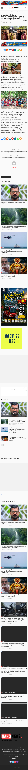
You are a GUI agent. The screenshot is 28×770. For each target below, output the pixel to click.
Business (3, 666)
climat (3, 223)
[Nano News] (14, 8)
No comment (16, 22)
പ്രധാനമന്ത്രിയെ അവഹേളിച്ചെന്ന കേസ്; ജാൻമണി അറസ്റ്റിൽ (14, 720)
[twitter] (13, 762)
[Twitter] (4, 50)
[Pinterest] (12, 50)
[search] (25, 8)
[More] (20, 50)
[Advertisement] (14, 369)
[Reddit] (7, 50)
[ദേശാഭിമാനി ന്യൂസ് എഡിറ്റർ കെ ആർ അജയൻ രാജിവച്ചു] (14, 193)
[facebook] (11, 762)
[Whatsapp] (18, 50)
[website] (2, 172)
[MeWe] (15, 50)
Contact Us (14, 758)
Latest (7, 223)
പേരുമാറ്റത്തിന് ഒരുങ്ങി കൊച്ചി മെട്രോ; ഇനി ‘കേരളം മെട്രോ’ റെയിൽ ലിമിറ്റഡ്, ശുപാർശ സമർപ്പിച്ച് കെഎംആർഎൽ (14, 645)
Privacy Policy (17, 767)
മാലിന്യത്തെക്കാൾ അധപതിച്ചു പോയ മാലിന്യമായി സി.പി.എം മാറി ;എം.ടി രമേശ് (14, 151)
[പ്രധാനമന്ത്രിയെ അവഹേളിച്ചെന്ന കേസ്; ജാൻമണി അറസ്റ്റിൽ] (14, 710)
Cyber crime (4, 717)
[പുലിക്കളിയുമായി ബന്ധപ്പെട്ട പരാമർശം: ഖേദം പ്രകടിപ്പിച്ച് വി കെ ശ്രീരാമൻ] (14, 265)
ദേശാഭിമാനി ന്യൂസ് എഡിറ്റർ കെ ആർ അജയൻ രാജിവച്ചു (13, 203)
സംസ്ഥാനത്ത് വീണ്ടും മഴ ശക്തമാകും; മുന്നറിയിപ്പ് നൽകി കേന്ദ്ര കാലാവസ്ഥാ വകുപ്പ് (13, 226)
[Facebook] (2, 50)
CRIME (3, 692)
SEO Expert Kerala (9, 496)
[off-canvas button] (2, 8)
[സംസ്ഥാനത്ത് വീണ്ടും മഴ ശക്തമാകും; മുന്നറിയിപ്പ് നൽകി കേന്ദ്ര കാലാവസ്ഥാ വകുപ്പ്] (14, 216)
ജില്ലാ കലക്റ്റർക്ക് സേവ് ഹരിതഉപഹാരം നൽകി (14, 157)
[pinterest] (15, 762)
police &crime (12, 692)
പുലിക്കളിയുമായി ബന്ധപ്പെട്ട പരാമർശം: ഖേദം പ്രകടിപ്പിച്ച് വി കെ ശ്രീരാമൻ (12, 275)
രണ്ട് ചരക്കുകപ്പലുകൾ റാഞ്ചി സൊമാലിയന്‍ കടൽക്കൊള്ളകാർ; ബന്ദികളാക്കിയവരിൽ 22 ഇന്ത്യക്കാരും (12, 251)
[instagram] (17, 762)
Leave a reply (5, 177)
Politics (8, 411)
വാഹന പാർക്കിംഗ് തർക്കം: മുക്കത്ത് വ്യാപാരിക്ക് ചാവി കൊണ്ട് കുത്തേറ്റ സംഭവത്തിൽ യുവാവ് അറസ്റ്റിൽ (13, 696)
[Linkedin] (10, 50)
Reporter (3, 22)
